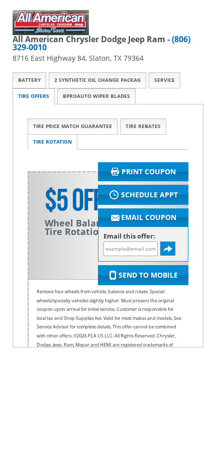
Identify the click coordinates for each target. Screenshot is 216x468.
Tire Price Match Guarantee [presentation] (72, 126)
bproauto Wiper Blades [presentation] (96, 96)
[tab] (29, 80)
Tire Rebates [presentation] (143, 126)
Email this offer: (129, 236)
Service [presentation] (164, 80)
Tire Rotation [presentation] (52, 142)
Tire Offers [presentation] (33, 96)
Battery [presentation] (29, 80)
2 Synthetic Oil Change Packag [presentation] (97, 80)
